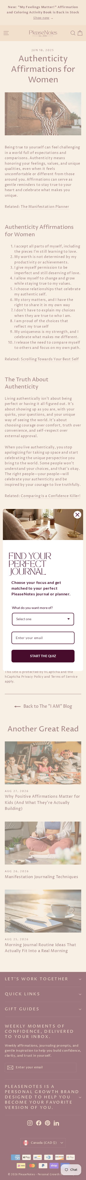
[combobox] (43, 619)
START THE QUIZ (43, 656)
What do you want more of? (32, 608)
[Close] (77, 514)
